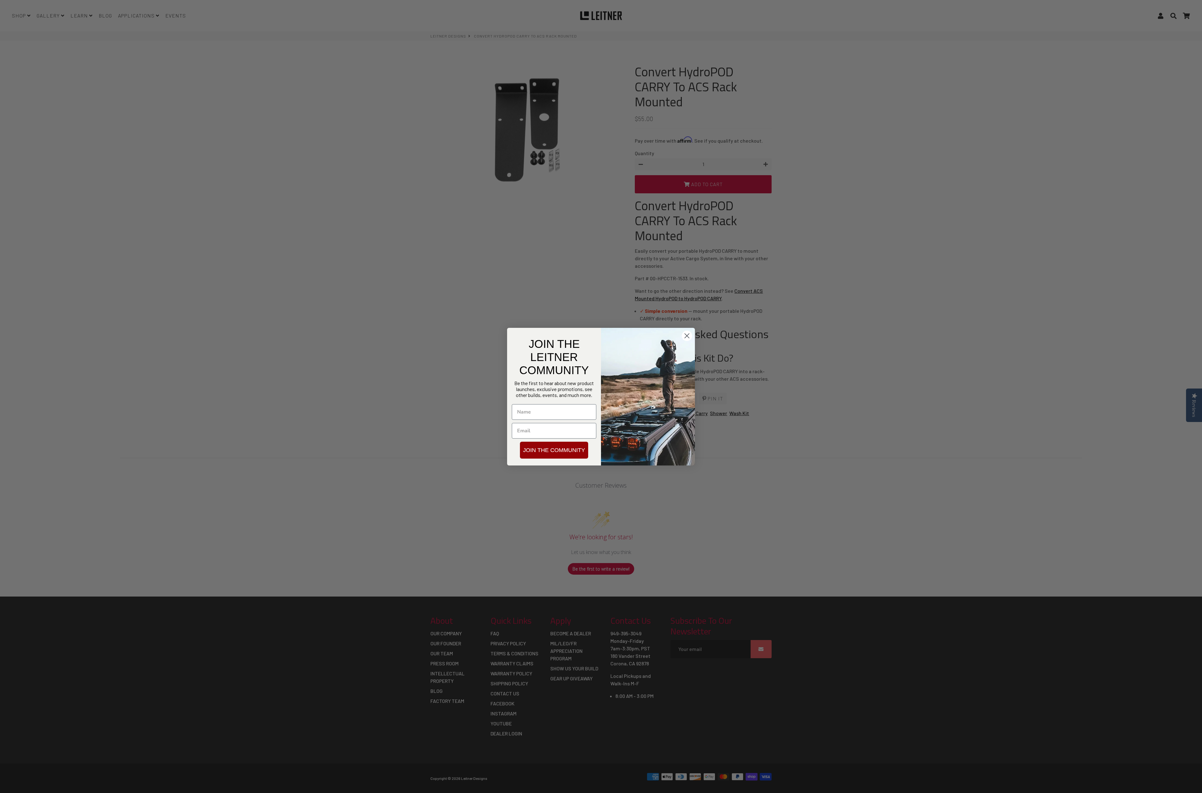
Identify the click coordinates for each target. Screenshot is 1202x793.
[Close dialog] (686, 335)
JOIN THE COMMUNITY (554, 450)
